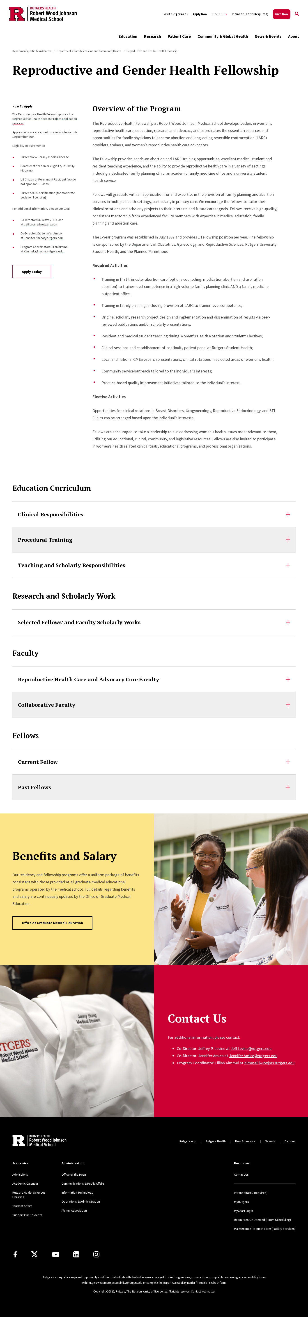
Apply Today (32, 271)
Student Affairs (22, 1206)
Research (152, 36)
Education (128, 36)
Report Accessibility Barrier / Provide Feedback (191, 1283)
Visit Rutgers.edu (176, 14)
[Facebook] (15, 1254)
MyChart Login (243, 1211)
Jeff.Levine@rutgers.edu (40, 224)
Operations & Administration (81, 1201)
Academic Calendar (25, 1183)
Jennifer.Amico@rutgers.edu (43, 238)
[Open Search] (297, 14)
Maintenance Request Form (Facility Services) (265, 1229)
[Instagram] (96, 1254)
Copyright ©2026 (103, 1291)
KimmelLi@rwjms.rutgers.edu (43, 251)
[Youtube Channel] (55, 1254)
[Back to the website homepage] (43, 14)
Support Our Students (27, 1215)
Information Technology (77, 1192)
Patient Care (179, 36)
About (293, 36)
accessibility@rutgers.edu (127, 1283)
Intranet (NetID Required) (250, 14)
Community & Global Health (223, 36)
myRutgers (241, 1202)
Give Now (281, 14)
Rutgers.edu (187, 1141)
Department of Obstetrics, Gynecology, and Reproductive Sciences (187, 244)
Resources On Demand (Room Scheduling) (262, 1220)
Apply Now (200, 14)
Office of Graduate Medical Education (52, 922)
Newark (270, 1141)
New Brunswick (245, 1141)
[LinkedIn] (76, 1254)
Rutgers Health (216, 1141)
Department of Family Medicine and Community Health (89, 51)
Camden (290, 1141)
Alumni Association (74, 1210)
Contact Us (241, 1174)
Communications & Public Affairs (83, 1183)
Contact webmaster (203, 1291)
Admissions (20, 1174)
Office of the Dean (74, 1174)
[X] (34, 1254)
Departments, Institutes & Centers (31, 51)
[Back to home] (39, 1141)
